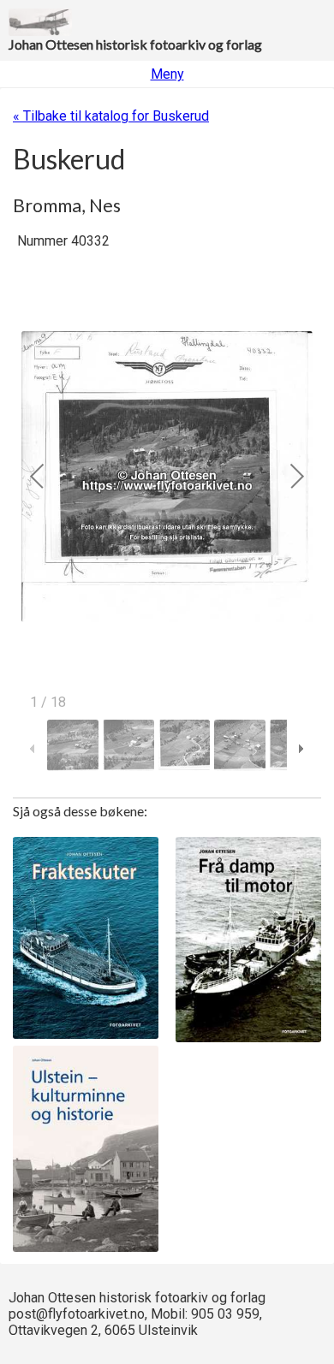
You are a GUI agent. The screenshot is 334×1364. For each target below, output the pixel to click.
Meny (167, 74)
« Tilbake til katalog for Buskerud (111, 116)
